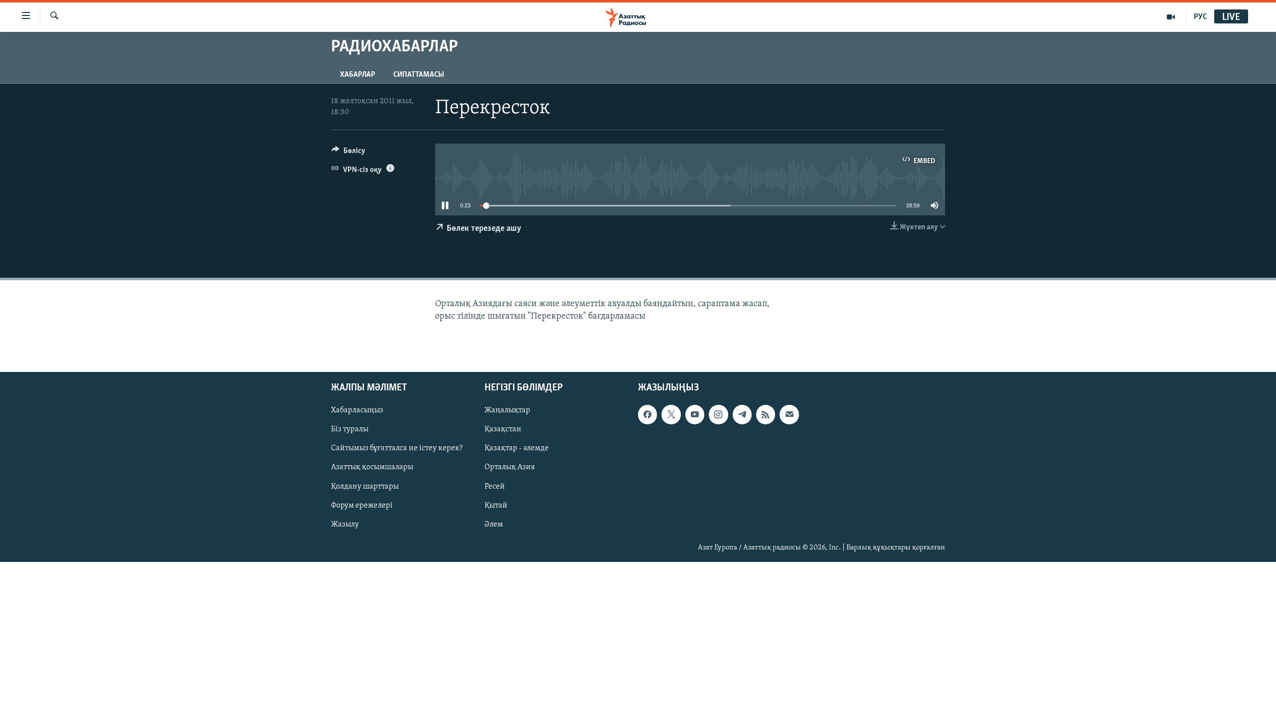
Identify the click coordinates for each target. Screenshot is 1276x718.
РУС (1200, 17)
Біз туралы (349, 429)
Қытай (495, 506)
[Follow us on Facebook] (647, 414)
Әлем (493, 525)
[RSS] (765, 414)
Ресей (494, 486)
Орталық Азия (509, 467)
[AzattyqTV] (1171, 16)
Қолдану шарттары (365, 486)
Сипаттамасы (418, 75)
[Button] (348, 153)
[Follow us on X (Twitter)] (670, 414)
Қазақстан (502, 429)
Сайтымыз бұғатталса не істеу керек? (397, 448)
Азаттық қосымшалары (372, 467)
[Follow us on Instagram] (718, 414)
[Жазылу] (789, 414)
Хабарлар (357, 75)
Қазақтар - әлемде (516, 448)
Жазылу (345, 525)
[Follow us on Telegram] (742, 414)
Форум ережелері (362, 506)
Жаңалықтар (507, 410)
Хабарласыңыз (357, 410)
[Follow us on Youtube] (694, 414)
